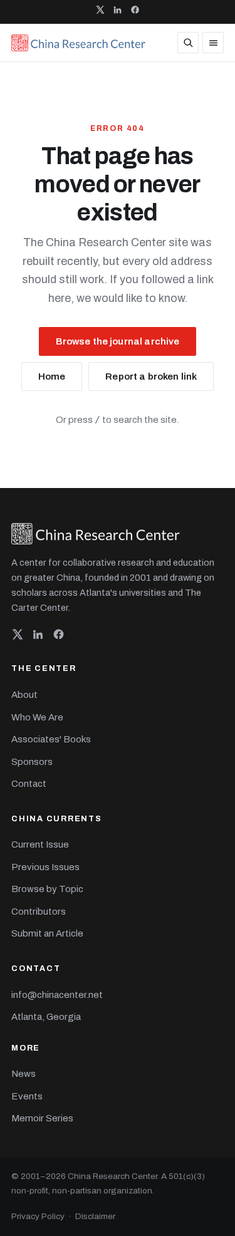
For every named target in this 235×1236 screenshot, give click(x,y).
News (23, 1074)
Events (27, 1096)
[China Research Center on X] (100, 12)
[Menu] (213, 42)
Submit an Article (47, 933)
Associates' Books (51, 739)
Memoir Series (42, 1118)
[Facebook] (59, 637)
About (24, 695)
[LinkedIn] (38, 637)
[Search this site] (188, 42)
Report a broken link (151, 376)
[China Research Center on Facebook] (135, 12)
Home (52, 376)
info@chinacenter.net (57, 995)
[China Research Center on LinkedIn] (117, 12)
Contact (28, 784)
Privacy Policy (38, 1216)
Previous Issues (45, 867)
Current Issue (40, 844)
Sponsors (32, 762)
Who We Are (37, 717)
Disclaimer (95, 1216)
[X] (17, 637)
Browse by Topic (47, 889)
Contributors (38, 911)
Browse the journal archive (118, 341)
